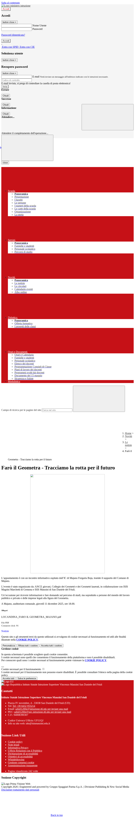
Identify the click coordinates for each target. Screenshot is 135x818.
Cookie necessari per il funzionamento (21, 669)
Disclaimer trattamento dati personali (20, 789)
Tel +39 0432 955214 (24, 706)
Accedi (6, 9)
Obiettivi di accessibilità (20, 756)
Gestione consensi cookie (21, 762)
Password (37, 29)
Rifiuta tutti (28, 645)
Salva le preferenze (27, 678)
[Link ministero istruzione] (15, 5)
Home (128, 433)
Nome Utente (39, 25)
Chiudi (6, 95)
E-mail (35, 76)
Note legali (13, 744)
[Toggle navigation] (27, 148)
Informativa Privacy (18, 747)
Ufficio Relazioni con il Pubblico (25, 750)
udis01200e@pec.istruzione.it (42, 711)
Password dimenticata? (13, 34)
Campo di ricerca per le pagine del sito (21, 410)
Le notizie (128, 444)
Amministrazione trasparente (23, 765)
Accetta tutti (51, 645)
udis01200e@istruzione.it (41, 709)
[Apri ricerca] (108, 117)
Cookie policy (15, 741)
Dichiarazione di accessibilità (23, 753)
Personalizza (9, 645)
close (5, 162)
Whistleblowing (16, 759)
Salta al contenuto (10, 2)
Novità (128, 436)
